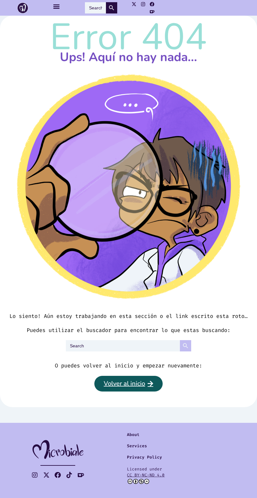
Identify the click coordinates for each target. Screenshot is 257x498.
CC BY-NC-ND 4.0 (146, 475)
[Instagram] (143, 4)
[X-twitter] (134, 4)
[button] (56, 6)
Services (137, 446)
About (133, 434)
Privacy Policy (144, 457)
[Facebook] (152, 4)
